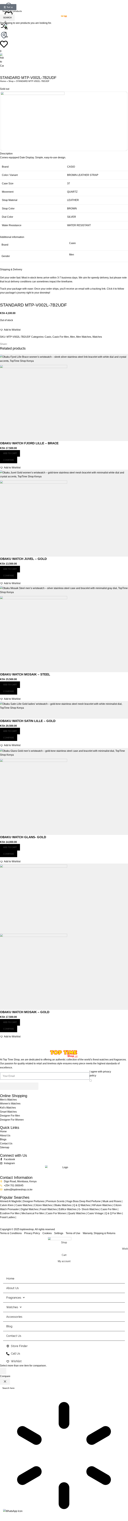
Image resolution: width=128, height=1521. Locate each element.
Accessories (14, 1316)
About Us (12, 1288)
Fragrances (13, 1297)
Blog (9, 1326)
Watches (12, 1307)
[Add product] (3, 1371)
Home (10, 1278)
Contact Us (13, 1335)
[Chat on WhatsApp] (12, 1511)
